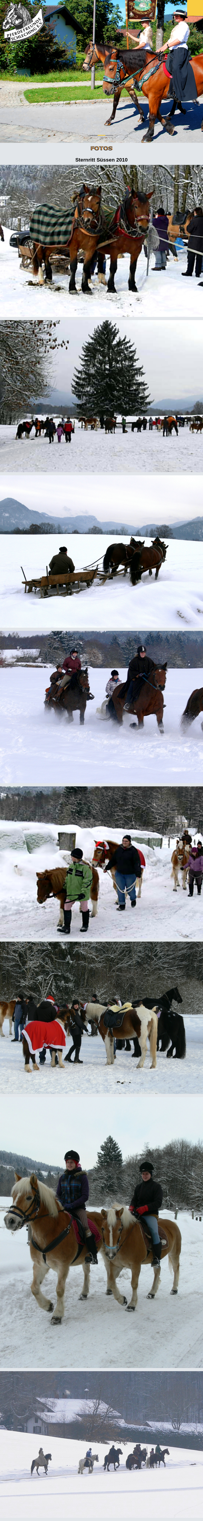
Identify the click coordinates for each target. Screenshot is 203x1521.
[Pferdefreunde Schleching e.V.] (24, 21)
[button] (94, 135)
